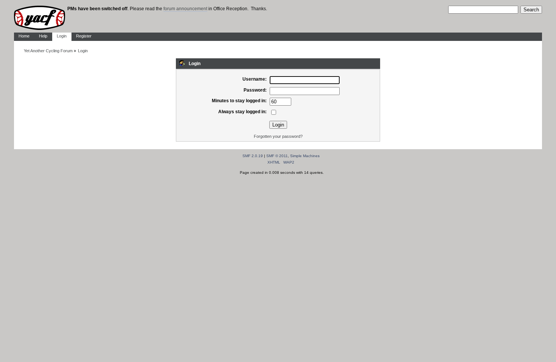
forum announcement (185, 8)
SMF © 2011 (277, 156)
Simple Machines (305, 156)
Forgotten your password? (278, 136)
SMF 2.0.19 (252, 156)
